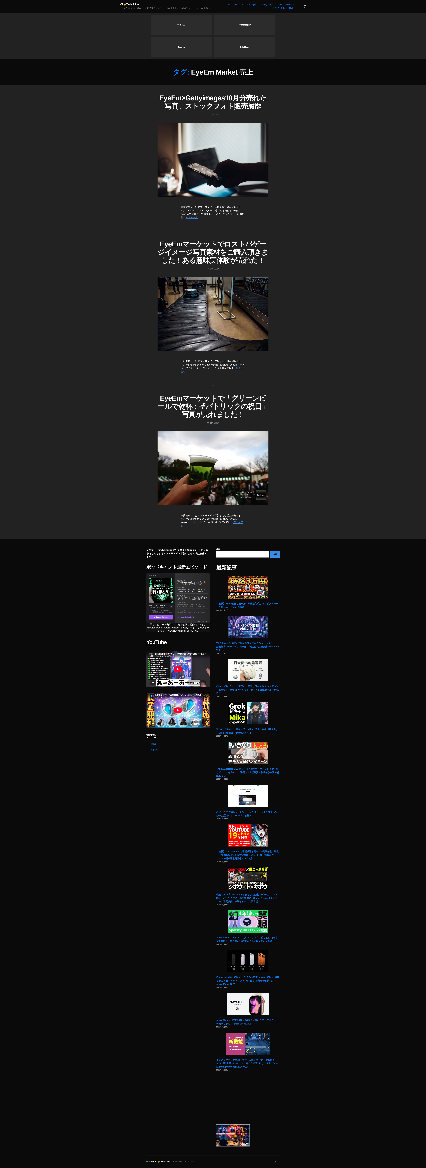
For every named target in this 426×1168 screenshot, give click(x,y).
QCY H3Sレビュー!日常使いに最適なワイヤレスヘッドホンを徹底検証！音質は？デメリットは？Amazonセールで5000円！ (247, 689)
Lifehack (280, 4)
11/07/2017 (214, 115)
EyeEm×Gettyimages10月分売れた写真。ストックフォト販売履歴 (213, 102)
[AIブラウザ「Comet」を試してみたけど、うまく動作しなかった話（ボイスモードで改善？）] (248, 796)
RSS (196, 630)
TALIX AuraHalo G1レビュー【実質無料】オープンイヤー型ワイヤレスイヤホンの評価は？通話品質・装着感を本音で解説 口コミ (247, 772)
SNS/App (236, 4)
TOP (228, 4)
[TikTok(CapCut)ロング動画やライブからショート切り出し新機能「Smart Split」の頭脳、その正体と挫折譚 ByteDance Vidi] (248, 627)
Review (289, 4)
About (290, 8)
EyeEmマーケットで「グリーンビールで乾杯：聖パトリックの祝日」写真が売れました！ (213, 406)
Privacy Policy (279, 8)
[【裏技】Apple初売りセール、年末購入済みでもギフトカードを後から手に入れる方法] (248, 587)
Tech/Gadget (250, 4)
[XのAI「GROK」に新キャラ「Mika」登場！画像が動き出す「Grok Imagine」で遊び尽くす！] (248, 713)
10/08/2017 (214, 269)
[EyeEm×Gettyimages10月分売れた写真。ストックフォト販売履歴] (213, 160)
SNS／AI (181, 25)
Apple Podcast (171, 627)
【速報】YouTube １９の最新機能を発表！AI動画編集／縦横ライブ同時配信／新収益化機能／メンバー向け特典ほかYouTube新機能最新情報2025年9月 (247, 855)
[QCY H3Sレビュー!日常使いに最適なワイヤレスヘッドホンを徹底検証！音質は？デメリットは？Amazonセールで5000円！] (248, 670)
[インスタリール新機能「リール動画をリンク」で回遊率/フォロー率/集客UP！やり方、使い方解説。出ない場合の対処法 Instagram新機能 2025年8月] (248, 1044)
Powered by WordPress (183, 1162)
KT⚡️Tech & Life (129, 4)
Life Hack (244, 47)
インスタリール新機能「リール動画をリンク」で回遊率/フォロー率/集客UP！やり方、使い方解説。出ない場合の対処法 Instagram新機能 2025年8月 (247, 1063)
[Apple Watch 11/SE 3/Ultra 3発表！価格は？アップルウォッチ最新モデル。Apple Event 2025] (248, 1004)
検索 (218, 549)
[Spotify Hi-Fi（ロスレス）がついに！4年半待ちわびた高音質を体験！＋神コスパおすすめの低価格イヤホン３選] (248, 921)
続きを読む (192, 217)
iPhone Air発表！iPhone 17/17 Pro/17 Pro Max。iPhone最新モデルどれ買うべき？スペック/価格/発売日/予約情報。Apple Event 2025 (247, 980)
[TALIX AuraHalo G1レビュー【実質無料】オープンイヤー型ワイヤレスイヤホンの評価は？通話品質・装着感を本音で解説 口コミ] (248, 753)
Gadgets (181, 47)
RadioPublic (185, 630)
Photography (266, 4)
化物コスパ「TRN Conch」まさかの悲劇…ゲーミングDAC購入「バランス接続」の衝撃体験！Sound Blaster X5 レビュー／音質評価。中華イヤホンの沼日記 (247, 898)
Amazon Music (154, 627)
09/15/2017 (214, 423)
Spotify (184, 627)
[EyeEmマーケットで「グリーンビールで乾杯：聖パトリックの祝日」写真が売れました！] (213, 468)
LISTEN (173, 630)
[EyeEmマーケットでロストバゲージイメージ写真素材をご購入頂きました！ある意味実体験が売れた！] (213, 314)
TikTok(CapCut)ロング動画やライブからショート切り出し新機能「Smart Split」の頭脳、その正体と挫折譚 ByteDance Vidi (247, 646)
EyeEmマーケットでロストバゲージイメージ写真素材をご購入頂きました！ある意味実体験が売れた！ (213, 252)
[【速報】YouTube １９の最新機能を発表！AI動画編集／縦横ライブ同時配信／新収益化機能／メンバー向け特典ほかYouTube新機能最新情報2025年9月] (248, 835)
